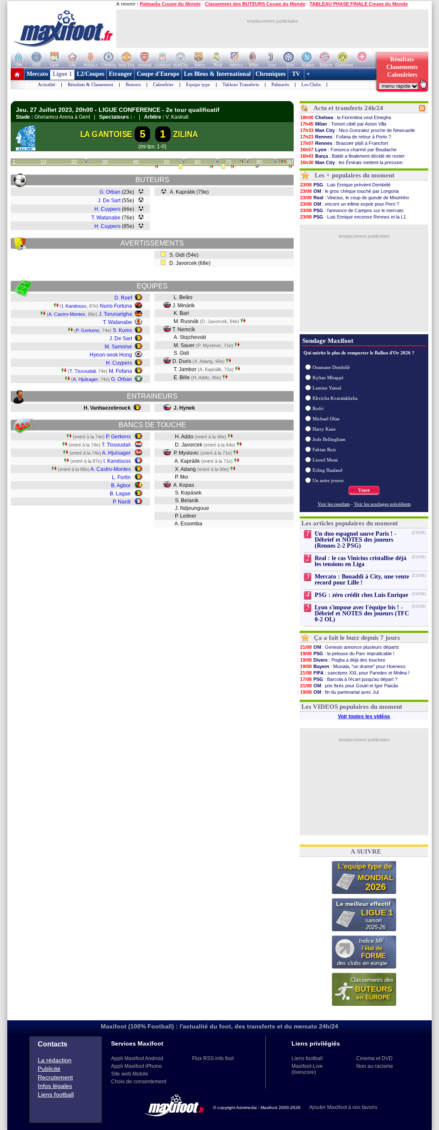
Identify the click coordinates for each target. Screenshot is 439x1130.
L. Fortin (121, 477)
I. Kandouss (74, 306)
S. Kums (122, 330)
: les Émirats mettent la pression (351, 162)
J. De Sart (109, 201)
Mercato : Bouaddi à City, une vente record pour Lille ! (362, 579)
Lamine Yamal (327, 387)
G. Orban (109, 192)
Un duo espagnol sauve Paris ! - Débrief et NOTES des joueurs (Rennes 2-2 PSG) (356, 540)
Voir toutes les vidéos (364, 716)
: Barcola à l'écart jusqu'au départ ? (348, 679)
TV (296, 74)
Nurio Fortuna (116, 306)
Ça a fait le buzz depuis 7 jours (357, 637)
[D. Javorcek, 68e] (223, 167)
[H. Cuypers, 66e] (217, 161)
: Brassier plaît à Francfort (344, 143)
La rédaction (55, 1060)
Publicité (49, 1068)
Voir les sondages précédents (382, 504)
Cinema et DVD (374, 1058)
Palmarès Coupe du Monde (170, 3)
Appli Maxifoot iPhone (136, 1066)
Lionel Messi (325, 459)
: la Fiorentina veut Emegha (345, 117)
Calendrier (163, 84)
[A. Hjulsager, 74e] (241, 162)
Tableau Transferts (241, 84)
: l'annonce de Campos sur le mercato (351, 210)
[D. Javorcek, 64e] (211, 167)
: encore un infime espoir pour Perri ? (349, 204)
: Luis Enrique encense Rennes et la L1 (353, 216)
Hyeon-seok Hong (111, 355)
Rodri (318, 408)
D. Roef (123, 298)
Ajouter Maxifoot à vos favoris (343, 1107)
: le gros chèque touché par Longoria (349, 191)
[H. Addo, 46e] (156, 167)
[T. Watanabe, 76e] (248, 161)
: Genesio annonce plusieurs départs (349, 647)
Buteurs (133, 84)
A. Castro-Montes (66, 314)
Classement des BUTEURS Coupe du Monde (255, 3)
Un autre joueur (328, 480)
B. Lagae (120, 494)
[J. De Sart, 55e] (184, 161)
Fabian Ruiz (324, 449)
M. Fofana (120, 371)
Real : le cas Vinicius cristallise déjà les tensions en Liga (360, 561)
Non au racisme (374, 1066)
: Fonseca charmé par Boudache (348, 149)
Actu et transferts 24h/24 (348, 108)
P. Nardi (122, 502)
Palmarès (280, 84)
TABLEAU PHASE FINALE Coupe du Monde (359, 3)
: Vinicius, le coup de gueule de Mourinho (354, 197)
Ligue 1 (62, 74)
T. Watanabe (105, 218)
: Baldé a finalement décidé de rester (352, 156)
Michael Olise (326, 418)
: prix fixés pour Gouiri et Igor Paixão (349, 685)
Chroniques (271, 74)
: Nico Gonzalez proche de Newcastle (357, 130)
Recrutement (55, 1077)
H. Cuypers (107, 209)
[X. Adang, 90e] (290, 167)
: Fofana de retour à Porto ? (345, 136)
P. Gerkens (87, 330)
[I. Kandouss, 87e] (281, 162)
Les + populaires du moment (354, 175)
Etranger (120, 74)
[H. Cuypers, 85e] (275, 161)
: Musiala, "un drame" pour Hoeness (353, 666)
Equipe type (198, 84)
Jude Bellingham (329, 439)
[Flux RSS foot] (422, 109)
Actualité (46, 84)
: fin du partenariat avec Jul (339, 692)
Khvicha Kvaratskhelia (335, 398)
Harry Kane (324, 429)
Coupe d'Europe (158, 74)
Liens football (56, 1094)
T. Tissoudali (82, 371)
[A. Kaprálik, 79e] (257, 166)
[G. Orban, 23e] (86, 161)
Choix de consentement (138, 1082)
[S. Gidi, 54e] (180, 167)
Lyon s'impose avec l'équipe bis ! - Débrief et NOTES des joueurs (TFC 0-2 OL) (362, 613)
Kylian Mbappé (328, 377)
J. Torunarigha (115, 314)
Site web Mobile (129, 1074)
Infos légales (55, 1085)
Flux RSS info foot (213, 1058)
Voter (364, 490)
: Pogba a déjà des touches (342, 659)
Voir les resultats (334, 504)
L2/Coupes (90, 74)
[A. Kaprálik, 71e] (232, 167)
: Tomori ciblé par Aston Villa (343, 123)
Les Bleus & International (217, 74)
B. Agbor (121, 486)
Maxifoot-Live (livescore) (307, 1069)
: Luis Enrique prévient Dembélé (345, 184)
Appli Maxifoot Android (137, 1058)
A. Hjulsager (85, 379)
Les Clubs (311, 84)
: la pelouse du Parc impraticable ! (347, 653)
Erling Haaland (328, 470)
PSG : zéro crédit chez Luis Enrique (361, 595)
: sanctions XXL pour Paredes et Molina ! (354, 672)
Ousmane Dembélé (331, 367)
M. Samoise (118, 347)
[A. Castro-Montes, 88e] (284, 162)
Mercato (37, 74)
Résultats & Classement (90, 84)
